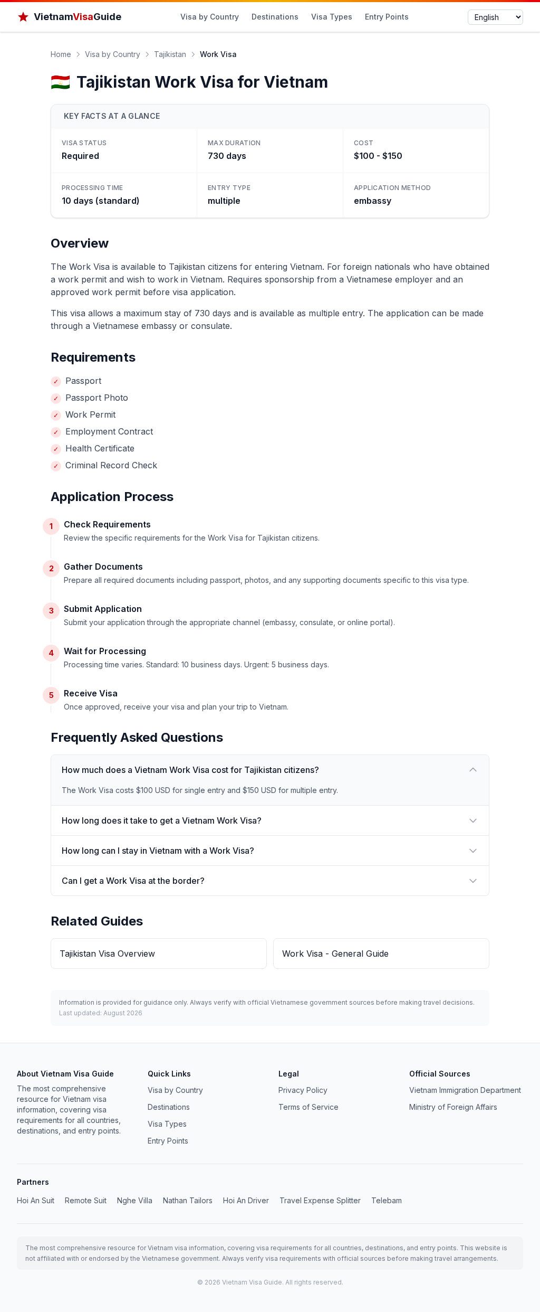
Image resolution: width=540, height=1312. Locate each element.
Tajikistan (170, 54)
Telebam (386, 1200)
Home (61, 54)
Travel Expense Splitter (320, 1200)
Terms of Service (308, 1106)
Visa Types (331, 16)
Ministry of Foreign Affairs (453, 1106)
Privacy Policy (302, 1090)
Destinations (275, 16)
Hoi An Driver (246, 1200)
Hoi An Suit (35, 1200)
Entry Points (387, 16)
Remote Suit (86, 1200)
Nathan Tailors (188, 1200)
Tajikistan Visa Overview (107, 953)
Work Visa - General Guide (335, 953)
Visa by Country (209, 16)
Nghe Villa (134, 1200)
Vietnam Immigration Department (465, 1090)
